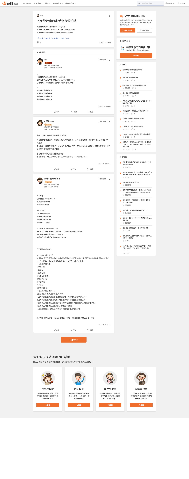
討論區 (47, 3)
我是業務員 (169, 3)
